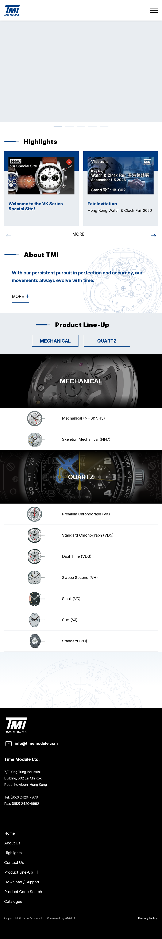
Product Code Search (23, 891)
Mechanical (55, 341)
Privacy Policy (148, 918)
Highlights (13, 853)
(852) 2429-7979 (24, 797)
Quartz (106, 341)
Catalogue (13, 901)
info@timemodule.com (36, 743)
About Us (12, 843)
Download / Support (21, 882)
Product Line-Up (18, 872)
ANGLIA (70, 918)
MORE (78, 234)
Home (9, 833)
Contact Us (14, 862)
